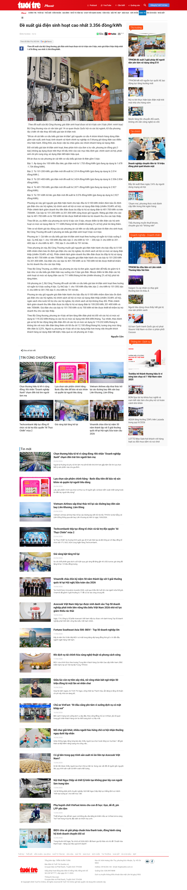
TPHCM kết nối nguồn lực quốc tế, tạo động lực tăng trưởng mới (146, 82)
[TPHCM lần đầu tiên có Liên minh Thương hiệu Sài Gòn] (146, 252)
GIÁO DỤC (86, 854)
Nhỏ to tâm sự (77, 13)
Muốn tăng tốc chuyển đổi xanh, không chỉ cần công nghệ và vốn (144, 120)
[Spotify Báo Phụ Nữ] (100, 34)
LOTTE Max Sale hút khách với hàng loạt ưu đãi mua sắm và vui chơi (146, 440)
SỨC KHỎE (96, 854)
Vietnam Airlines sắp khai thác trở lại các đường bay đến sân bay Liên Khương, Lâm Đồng (106, 389)
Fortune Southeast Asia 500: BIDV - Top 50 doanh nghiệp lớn (87, 629)
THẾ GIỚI (29, 854)
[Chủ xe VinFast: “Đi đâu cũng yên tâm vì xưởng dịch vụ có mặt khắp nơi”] (35, 713)
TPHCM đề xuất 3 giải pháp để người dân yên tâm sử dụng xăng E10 (146, 61)
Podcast (93, 5)
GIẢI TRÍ (78, 854)
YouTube (107, 5)
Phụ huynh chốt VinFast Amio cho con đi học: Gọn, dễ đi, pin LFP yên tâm (86, 807)
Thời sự (40, 13)
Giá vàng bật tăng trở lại (66, 424)
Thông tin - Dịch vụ (140, 341)
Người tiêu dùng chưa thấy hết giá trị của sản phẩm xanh (146, 308)
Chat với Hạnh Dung (92, 13)
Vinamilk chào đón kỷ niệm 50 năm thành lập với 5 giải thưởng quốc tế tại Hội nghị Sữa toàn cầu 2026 (106, 429)
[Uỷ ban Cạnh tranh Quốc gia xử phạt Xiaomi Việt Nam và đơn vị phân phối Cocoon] (135, 318)
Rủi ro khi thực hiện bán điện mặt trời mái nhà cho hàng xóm (146, 101)
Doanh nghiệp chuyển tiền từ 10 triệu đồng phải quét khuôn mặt (146, 165)
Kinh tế (142, 13)
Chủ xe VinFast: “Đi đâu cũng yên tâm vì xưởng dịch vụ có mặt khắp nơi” (87, 706)
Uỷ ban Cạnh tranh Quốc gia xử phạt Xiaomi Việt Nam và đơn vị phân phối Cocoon (146, 329)
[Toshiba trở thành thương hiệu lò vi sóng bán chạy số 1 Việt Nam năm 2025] (146, 359)
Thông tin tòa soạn (52, 877)
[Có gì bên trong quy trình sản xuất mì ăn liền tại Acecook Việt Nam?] (35, 763)
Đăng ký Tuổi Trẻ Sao (159, 5)
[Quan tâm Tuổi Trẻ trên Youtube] (147, 861)
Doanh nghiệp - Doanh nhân (145, 235)
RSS (139, 874)
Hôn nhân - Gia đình (60, 13)
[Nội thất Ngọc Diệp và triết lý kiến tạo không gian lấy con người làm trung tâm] (35, 788)
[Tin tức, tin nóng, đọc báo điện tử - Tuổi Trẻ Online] (29, 5)
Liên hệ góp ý (132, 874)
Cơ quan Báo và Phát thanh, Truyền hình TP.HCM (63, 879)
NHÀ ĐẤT (116, 854)
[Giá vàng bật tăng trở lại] (72, 410)
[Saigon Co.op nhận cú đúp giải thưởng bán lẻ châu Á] (135, 280)
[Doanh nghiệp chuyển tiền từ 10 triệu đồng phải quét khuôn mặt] (146, 148)
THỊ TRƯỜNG (106, 854)
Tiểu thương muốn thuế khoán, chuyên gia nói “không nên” (143, 224)
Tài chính (135, 131)
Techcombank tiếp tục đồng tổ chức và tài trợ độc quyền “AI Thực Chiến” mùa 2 (36, 427)
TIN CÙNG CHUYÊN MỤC (38, 357)
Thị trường (136, 27)
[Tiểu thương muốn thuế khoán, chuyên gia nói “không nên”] (135, 214)
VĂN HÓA (69, 854)
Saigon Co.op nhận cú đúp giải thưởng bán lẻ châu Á (143, 289)
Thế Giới (48, 13)
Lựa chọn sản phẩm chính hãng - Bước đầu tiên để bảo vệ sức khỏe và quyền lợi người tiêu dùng (71, 389)
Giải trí (113, 13)
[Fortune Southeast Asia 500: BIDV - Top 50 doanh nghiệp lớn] (35, 638)
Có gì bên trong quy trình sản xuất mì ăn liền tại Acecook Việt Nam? (87, 757)
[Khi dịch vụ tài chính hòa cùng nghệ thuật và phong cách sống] (35, 663)
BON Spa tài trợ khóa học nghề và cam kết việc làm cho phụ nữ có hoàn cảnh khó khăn (146, 400)
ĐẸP (134, 854)
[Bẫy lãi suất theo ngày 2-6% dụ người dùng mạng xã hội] (135, 176)
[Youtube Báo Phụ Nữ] (112, 34)
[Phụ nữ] (48, 5)
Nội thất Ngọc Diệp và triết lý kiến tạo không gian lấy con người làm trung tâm (88, 782)
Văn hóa (106, 13)
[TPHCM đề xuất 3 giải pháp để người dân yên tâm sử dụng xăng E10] (146, 44)
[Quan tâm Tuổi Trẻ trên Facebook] (152, 861)
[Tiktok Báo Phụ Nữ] (106, 34)
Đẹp (119, 13)
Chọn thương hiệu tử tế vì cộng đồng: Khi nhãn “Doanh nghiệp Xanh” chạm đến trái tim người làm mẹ (34, 391)
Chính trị (32, 13)
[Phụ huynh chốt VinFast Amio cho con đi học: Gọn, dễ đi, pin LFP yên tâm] (35, 813)
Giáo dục (125, 13)
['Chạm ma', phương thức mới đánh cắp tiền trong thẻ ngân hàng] (135, 195)
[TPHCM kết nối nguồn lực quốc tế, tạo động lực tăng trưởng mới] (135, 72)
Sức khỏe (134, 13)
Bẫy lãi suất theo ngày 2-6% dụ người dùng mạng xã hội (146, 185)
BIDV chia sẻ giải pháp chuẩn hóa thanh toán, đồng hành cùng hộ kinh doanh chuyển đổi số (87, 832)
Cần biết (121, 5)
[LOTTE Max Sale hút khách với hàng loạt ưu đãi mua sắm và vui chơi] (135, 431)
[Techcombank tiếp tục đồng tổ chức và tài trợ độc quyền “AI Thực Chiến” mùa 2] (36, 410)
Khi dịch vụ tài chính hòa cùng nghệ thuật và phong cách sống (87, 654)
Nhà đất (161, 13)
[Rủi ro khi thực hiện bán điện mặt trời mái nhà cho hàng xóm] (135, 91)
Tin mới (26, 449)
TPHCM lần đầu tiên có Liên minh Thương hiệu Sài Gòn (144, 268)
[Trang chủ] (24, 12)
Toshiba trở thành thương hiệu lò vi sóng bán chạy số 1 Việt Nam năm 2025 (145, 376)
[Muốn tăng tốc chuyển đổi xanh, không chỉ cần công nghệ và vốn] (135, 111)
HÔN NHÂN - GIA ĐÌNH (42, 854)
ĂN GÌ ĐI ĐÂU (126, 854)
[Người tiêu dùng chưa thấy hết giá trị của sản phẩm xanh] (135, 299)
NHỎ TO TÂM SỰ (58, 854)
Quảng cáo (135, 5)
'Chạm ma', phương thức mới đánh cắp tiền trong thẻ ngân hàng (145, 205)
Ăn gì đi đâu (152, 13)
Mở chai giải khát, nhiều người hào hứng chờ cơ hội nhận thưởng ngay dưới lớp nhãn (88, 732)
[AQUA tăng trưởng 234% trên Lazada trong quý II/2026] (135, 411)
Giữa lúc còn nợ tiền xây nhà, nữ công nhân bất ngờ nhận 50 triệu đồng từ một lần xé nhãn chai (86, 681)
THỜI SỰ (21, 854)
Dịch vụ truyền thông (103, 874)
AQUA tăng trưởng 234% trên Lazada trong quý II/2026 (146, 421)
